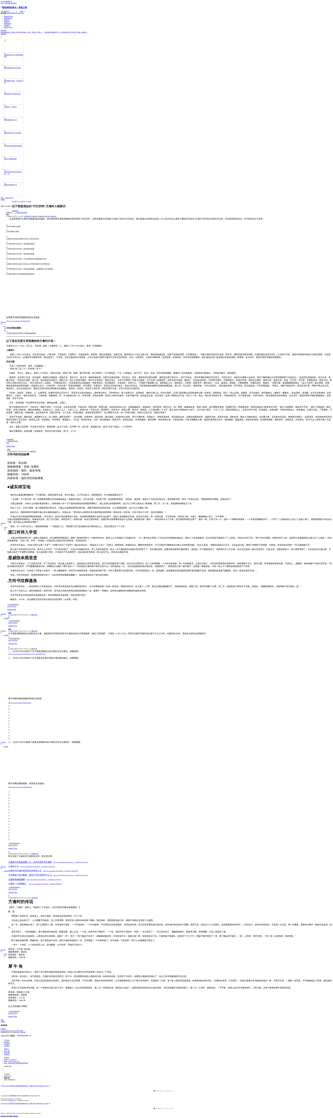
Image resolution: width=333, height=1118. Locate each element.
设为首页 (3, 1)
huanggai (3, 322)
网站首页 (8, 16)
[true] (24, 11)
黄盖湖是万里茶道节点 (52, 32)
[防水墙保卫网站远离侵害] (50, 1086)
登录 (2, 3)
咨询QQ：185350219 (10, 1059)
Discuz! (10, 1099)
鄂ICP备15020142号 (42, 1086)
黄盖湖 (9, 13)
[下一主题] (27, 201)
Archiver (6, 1086)
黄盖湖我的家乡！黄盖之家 (9, 32)
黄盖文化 (7, 20)
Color (3, 1030)
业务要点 (7, 1046)
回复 (7, 443)
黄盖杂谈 (8, 18)
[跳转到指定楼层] (21, 212)
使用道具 (9, 446)
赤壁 (16, 13)
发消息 (5, 328)
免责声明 (7, 1044)
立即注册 (7, 3)
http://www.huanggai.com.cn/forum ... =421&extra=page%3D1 (37, 866)
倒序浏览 (47, 216)
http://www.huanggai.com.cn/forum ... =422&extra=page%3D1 (60, 871)
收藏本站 (9, 1)
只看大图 (34, 216)
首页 (19, 32)
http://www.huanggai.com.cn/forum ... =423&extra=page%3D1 (70, 875)
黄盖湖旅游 (7, 23)
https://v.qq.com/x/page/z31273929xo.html (18, 321)
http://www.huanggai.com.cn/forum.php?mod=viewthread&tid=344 (26, 654)
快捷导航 (3, 30)
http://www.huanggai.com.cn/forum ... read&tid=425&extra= (45, 884)
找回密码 (13, 3)
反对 (14, 606)
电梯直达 (9, 212)
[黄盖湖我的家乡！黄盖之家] (14, 7)
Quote (14, 1030)
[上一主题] (20, 201)
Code (17, 1030)
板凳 (9, 613)
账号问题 (7, 1052)
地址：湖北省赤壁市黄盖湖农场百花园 (16, 1063)
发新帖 (3, 199)
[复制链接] (15, 211)
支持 (11, 606)
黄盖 (13, 13)
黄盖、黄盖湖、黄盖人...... (36, 32)
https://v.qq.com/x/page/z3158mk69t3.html (20, 787)
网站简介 (7, 1042)
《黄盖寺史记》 (9, 198)
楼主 (7, 214)
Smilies (21, 1030)
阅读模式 (54, 216)
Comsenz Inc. (12, 1100)
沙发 (8, 449)
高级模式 (3, 1029)
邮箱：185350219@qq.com (12, 1061)
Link (10, 1030)
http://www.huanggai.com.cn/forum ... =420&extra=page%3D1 (70, 862)
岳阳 (19, 13)
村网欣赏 (7, 25)
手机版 (12, 1086)
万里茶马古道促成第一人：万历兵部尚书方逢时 (30, 862)
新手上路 (7, 1051)
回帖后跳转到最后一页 (24, 1035)
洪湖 (22, 13)
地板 (9, 629)
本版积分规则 (5, 1035)
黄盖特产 (7, 22)
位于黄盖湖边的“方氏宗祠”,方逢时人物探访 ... (74, 32)
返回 (2, 198)
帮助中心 (8, 27)
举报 (13, 446)
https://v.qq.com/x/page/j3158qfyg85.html (19, 703)
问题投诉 (7, 1054)
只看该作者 (27, 216)
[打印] (14, 201)
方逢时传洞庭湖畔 (16, 879)
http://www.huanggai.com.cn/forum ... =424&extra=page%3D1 (44, 879)
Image (7, 1030)
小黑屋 (16, 1086)
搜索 (21, 11)
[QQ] (2, 1086)
